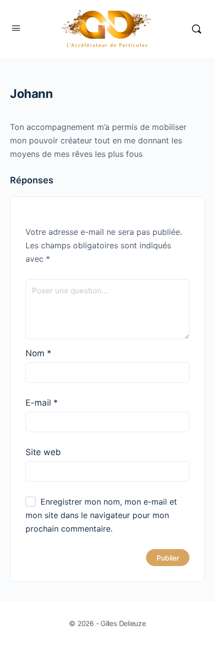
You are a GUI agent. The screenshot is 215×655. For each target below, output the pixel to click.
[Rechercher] (196, 28)
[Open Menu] (16, 27)
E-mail (42, 403)
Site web (43, 452)
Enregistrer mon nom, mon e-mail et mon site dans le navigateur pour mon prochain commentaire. (101, 515)
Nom (39, 353)
